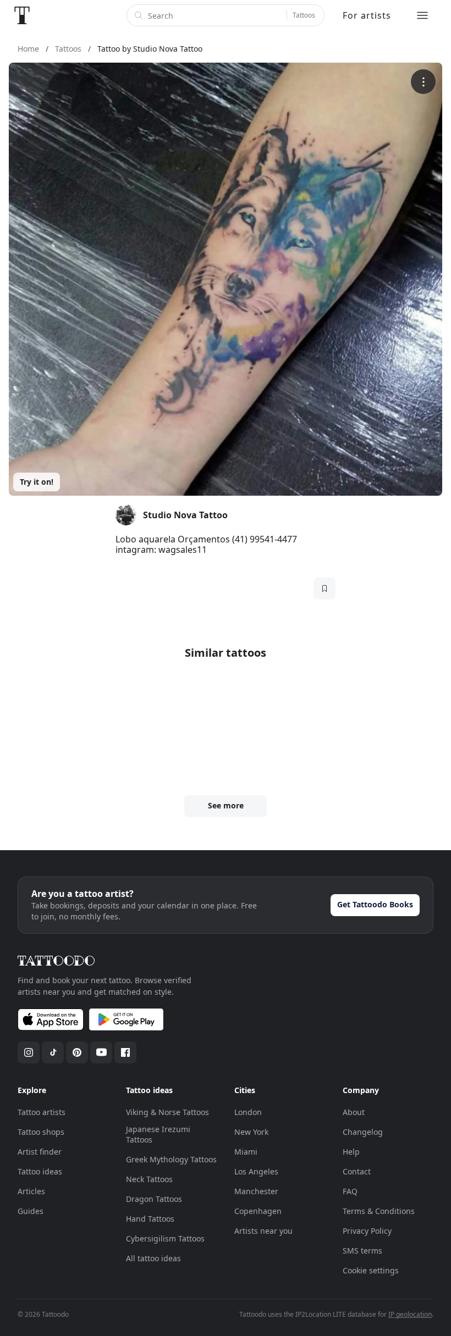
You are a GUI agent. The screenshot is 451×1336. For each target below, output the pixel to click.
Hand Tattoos (150, 1218)
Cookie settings (371, 1270)
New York (251, 1132)
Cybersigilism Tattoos (165, 1238)
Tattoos (304, 15)
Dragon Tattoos (154, 1199)
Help (351, 1151)
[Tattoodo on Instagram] (29, 1052)
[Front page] (22, 15)
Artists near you (263, 1231)
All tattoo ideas (153, 1258)
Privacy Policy (367, 1231)
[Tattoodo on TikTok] (53, 1052)
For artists (367, 15)
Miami (245, 1151)
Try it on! (36, 481)
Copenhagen (258, 1211)
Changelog (363, 1132)
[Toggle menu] (422, 15)
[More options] (423, 81)
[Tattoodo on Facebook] (125, 1052)
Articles (31, 1191)
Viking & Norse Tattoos (167, 1112)
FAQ (350, 1191)
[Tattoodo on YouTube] (101, 1052)
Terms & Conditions (379, 1211)
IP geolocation (410, 1314)
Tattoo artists (41, 1112)
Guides (30, 1211)
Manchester (256, 1191)
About (354, 1112)
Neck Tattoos (149, 1179)
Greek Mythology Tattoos (171, 1159)
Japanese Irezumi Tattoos (158, 1134)
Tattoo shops (41, 1132)
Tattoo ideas (40, 1171)
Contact (357, 1171)
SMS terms (362, 1250)
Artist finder (40, 1151)
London (248, 1112)
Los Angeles (256, 1171)
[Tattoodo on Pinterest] (77, 1052)
